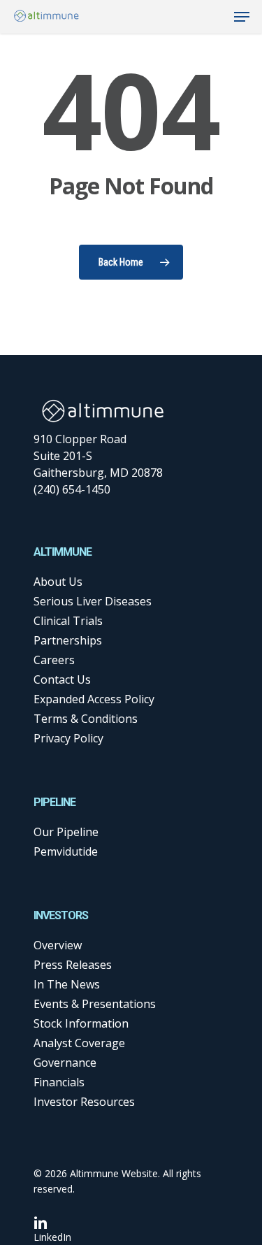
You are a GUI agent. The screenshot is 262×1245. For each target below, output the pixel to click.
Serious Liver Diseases (93, 601)
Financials (59, 1082)
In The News (67, 984)
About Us (58, 581)
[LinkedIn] (52, 1222)
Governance (65, 1062)
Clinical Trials (68, 620)
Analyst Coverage (79, 1043)
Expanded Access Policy (94, 699)
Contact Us (62, 679)
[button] (241, 17)
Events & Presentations (95, 1004)
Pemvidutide (66, 851)
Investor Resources (84, 1101)
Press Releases (73, 964)
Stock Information (81, 1023)
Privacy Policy (68, 738)
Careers (54, 660)
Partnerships (68, 640)
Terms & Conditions (86, 718)
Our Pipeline (66, 832)
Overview (58, 945)
